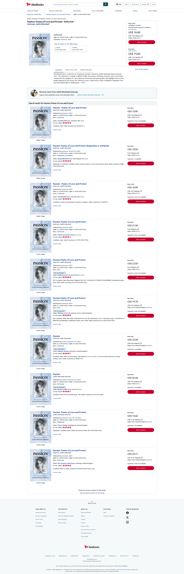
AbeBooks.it (86, 556)
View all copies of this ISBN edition (66, 44)
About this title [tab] (71, 70)
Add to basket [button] (142, 42)
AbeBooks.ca (112, 556)
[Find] (105, 4)
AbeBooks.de (63, 556)
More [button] (83, 82)
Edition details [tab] (86, 70)
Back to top (92, 503)
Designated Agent (86, 533)
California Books (64, 235)
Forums (83, 523)
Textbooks (118, 11)
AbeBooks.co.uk (50, 556)
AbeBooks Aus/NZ (99, 556)
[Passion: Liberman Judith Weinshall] (40, 366)
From (60, 49)
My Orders (39, 523)
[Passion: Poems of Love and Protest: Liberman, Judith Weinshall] (40, 252)
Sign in (127, 4)
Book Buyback (62, 519)
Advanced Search (32, 11)
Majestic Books (63, 351)
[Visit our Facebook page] (127, 513)
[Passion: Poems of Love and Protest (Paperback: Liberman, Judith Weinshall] (40, 176)
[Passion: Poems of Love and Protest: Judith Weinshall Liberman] (40, 442)
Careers (83, 519)
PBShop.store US (64, 275)
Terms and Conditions (121, 566)
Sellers (135, 11)
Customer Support (109, 516)
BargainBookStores (65, 159)
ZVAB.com (135, 556)
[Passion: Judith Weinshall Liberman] (40, 404)
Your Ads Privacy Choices (88, 529)
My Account (135, 4)
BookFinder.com (92, 560)
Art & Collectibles (98, 11)
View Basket (39, 526)
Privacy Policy (85, 526)
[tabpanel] (89, 78)
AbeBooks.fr (74, 556)
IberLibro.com (124, 556)
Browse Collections (55, 11)
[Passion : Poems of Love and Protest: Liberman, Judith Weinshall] (40, 138)
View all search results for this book (92, 493)
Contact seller (57, 130)
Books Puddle (63, 389)
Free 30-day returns (142, 69)
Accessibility (84, 536)
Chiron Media (62, 425)
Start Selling (153, 11)
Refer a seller (62, 523)
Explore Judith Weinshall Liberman (89, 95)
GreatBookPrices (64, 121)
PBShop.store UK (64, 313)
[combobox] (78, 4)
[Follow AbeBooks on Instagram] (127, 522)
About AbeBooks (86, 512)
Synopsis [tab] (58, 70)
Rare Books (77, 11)
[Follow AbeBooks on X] (127, 518)
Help (153, 4)
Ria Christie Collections (66, 463)
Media (83, 516)
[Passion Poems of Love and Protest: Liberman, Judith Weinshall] (40, 290)
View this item (132, 29)
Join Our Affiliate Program (66, 516)
